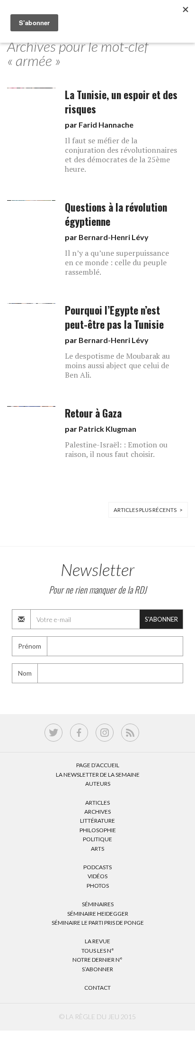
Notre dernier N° (97, 959)
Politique (97, 839)
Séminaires (98, 904)
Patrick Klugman (107, 428)
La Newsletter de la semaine (98, 774)
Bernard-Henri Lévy (114, 237)
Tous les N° (97, 950)
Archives (97, 811)
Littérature (97, 820)
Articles (97, 802)
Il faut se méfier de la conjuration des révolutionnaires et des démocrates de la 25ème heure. (121, 154)
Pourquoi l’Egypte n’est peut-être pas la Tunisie (114, 317)
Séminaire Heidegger (97, 913)
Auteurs (97, 783)
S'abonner (161, 619)
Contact (97, 987)
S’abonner (97, 969)
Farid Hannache (106, 124)
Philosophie (98, 830)
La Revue (97, 941)
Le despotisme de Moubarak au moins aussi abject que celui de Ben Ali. (117, 365)
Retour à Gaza (93, 413)
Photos (98, 885)
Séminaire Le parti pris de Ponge (98, 922)
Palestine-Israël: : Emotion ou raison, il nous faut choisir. (116, 449)
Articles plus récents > (148, 510)
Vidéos (97, 876)
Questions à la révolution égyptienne (116, 214)
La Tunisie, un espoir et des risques (121, 101)
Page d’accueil (97, 765)
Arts (97, 848)
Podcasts (97, 867)
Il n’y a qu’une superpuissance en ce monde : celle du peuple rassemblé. (117, 262)
